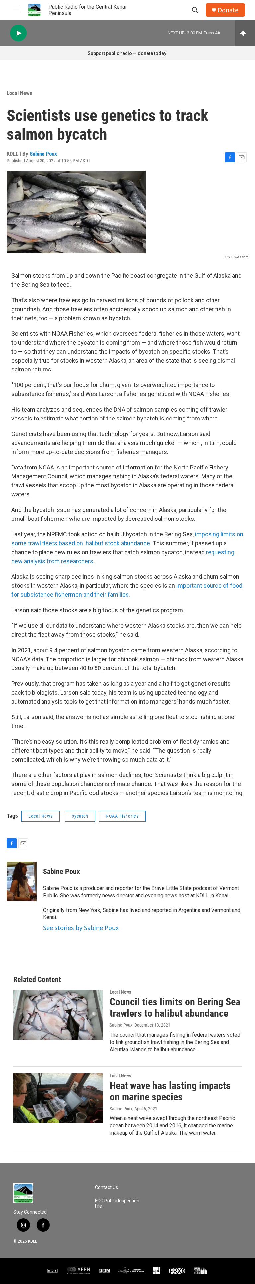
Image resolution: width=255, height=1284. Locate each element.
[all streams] (245, 33)
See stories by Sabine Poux (81, 928)
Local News (19, 93)
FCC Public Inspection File (117, 1203)
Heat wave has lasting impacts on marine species (170, 1091)
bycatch (80, 816)
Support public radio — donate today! (128, 53)
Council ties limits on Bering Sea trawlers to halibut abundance (175, 1007)
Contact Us (106, 1187)
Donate (228, 10)
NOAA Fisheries (122, 816)
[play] (18, 33)
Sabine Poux (43, 153)
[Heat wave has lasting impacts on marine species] (58, 1098)
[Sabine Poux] (22, 881)
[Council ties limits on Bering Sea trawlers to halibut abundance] (58, 1014)
